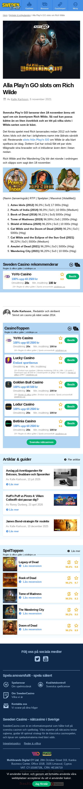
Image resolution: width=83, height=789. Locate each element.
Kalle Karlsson (19, 99)
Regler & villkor (24, 395)
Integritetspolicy (12, 743)
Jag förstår (41, 783)
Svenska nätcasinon (41, 442)
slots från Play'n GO (36, 139)
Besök (72, 276)
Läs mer (75, 551)
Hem (5, 15)
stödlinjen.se (59, 287)
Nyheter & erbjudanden (20, 15)
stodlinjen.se (61, 434)
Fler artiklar (73, 459)
